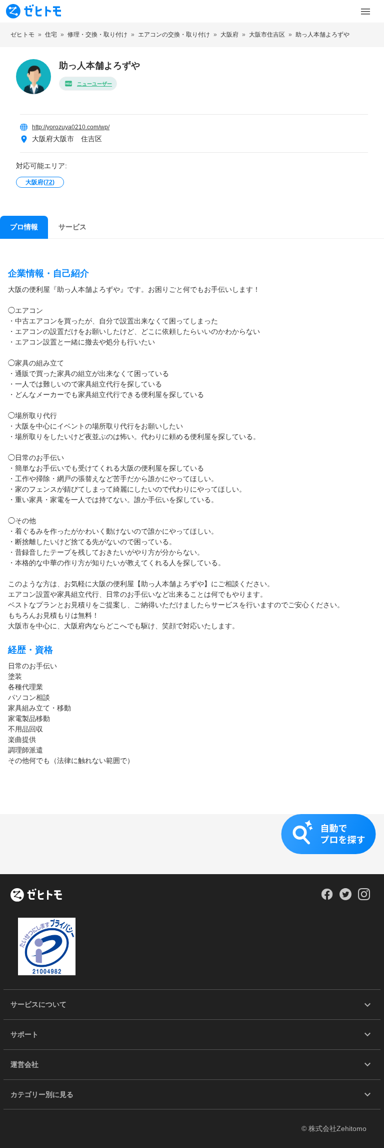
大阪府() (40, 182)
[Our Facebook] (327, 898)
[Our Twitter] (345, 898)
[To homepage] (33, 11)
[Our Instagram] (364, 898)
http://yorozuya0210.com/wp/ (71, 127)
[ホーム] (36, 895)
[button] (192, 844)
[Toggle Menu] (365, 11)
